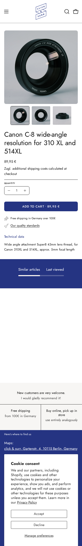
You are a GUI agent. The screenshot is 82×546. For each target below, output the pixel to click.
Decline (39, 524)
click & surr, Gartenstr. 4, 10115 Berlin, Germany (40, 448)
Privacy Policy (27, 502)
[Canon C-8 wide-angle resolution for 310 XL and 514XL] (20, 115)
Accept (39, 513)
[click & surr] (41, 11)
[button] (66, 11)
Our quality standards (25, 225)
